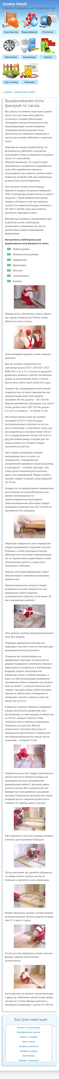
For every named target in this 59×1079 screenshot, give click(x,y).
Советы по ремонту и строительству (28, 8)
